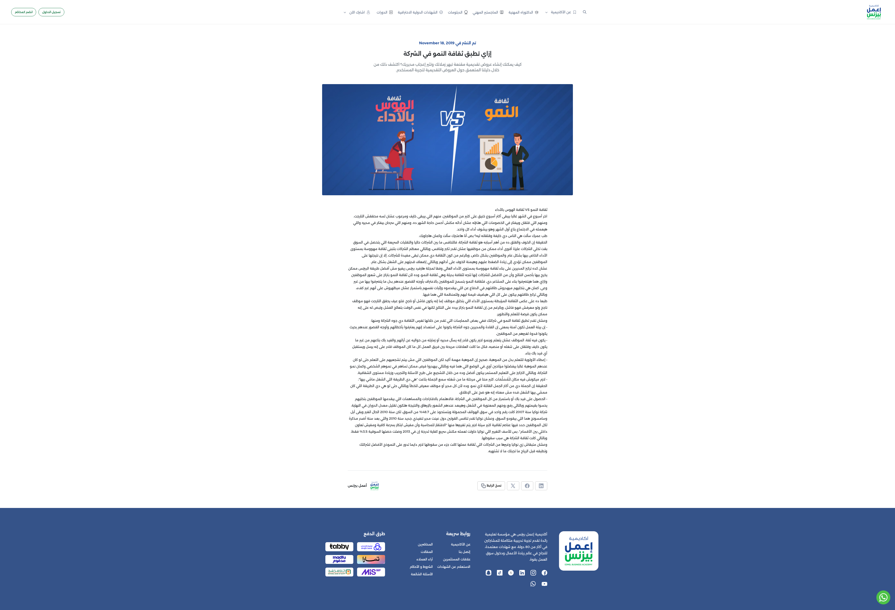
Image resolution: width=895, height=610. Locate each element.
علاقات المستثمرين (456, 559)
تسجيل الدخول (51, 12)
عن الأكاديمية (460, 544)
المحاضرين (425, 544)
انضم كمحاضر (24, 12)
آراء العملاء (425, 559)
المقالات (427, 552)
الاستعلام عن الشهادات (453, 567)
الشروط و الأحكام (421, 567)
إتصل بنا (464, 552)
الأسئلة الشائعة (422, 574)
